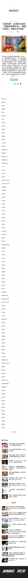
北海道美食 (3, 190)
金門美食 (3, 393)
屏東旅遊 (3, 275)
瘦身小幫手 (3, 356)
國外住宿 (3, 241)
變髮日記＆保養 (4, 380)
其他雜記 (3, 146)
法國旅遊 (3, 343)
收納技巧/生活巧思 (5, 302)
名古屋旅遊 (3, 231)
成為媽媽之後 (16, 21)
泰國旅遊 (3, 346)
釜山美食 (3, 400)
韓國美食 (3, 410)
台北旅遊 (3, 207)
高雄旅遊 (3, 424)
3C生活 (2, 166)
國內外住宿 (3, 116)
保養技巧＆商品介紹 (5, 180)
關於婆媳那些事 (4, 163)
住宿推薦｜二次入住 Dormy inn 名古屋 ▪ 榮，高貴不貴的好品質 (17, 461)
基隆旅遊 (3, 248)
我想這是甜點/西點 (5, 299)
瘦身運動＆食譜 (4, 360)
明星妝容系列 (4, 319)
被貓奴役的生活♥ (4, 160)
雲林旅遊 (3, 404)
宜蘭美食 (3, 271)
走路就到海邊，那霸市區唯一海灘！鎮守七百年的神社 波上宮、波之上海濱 (17, 485)
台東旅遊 (3, 217)
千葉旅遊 (3, 193)
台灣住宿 (3, 224)
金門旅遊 (3, 390)
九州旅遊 (3, 170)
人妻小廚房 (3, 143)
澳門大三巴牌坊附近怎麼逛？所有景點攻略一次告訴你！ (17, 495)
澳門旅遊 (3, 353)
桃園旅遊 (3, 329)
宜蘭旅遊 (3, 268)
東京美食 (3, 326)
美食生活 (3, 105)
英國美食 (3, 136)
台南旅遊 (3, 214)
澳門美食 (3, 132)
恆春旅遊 (3, 282)
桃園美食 (3, 332)
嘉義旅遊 (3, 238)
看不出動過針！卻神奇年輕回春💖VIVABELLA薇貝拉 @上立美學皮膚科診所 (16, 508)
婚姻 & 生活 (11, 21)
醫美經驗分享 (4, 387)
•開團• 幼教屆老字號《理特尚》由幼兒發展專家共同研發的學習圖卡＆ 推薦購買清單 (16, 554)
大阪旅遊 (3, 261)
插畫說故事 (3, 153)
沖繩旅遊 (3, 336)
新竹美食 (3, 309)
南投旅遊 (3, 197)
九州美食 (3, 173)
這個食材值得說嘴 (5, 383)
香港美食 (3, 139)
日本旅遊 (3, 312)
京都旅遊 (3, 177)
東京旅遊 (3, 322)
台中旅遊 (3, 200)
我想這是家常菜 (4, 295)
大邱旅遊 (3, 254)
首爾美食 (3, 417)
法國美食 (3, 129)
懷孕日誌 (3, 288)
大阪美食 (3, 265)
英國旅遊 (3, 376)
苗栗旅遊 (3, 370)
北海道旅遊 (3, 187)
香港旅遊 (3, 421)
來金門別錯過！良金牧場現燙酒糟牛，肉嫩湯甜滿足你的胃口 (17, 444)
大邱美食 (3, 258)
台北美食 (3, 210)
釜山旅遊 (3, 397)
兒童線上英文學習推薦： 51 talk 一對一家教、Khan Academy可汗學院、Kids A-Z (17, 520)
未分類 (2, 119)
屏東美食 (3, 278)
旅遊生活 (3, 102)
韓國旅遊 (3, 407)
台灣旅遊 (3, 227)
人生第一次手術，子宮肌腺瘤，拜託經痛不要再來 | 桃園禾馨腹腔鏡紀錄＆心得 (17, 514)
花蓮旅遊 (3, 366)
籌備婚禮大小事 (4, 156)
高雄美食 (3, 427)
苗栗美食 (3, 373)
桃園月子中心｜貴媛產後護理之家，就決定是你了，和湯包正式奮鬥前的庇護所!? (17, 468)
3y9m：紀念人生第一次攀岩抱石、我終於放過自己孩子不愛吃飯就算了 (17, 536)
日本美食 (3, 315)
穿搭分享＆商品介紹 (5, 363)
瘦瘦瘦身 (3, 109)
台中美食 (3, 204)
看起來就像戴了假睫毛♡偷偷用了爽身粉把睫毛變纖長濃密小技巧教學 (17, 455)
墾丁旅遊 (3, 251)
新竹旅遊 (3, 305)
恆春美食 (3, 285)
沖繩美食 (3, 339)
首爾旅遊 (3, 414)
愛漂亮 (2, 112)
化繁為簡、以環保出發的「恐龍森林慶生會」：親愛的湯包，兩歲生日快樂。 (14, 26)
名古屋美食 (3, 234)
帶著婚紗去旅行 (4, 149)
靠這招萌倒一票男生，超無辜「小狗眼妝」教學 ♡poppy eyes (17, 478)
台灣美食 (3, 122)
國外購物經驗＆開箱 (5, 244)
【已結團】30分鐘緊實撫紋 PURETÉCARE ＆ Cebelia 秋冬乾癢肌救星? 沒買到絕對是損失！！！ (17, 531)
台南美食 (3, 126)
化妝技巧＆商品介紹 (5, 183)
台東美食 (3, 221)
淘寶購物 (3, 349)
